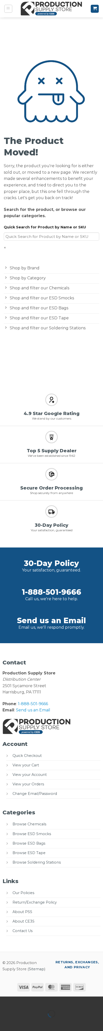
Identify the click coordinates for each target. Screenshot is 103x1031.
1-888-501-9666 (51, 592)
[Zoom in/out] (5, 1001)
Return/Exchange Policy (34, 902)
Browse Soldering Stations (36, 862)
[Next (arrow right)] (19, 1022)
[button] (8, 9)
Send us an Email (51, 620)
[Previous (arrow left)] (5, 1022)
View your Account (29, 774)
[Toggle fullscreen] (19, 1001)
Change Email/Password (34, 793)
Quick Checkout (27, 755)
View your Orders (28, 784)
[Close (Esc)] (49, 1001)
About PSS (22, 912)
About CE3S (23, 921)
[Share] (34, 1001)
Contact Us (22, 931)
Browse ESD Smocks (31, 834)
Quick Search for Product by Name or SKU (45, 227)
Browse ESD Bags (28, 843)
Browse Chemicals (29, 824)
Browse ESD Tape (29, 853)
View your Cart (25, 765)
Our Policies (23, 893)
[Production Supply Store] (51, 8)
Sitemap (36, 969)
